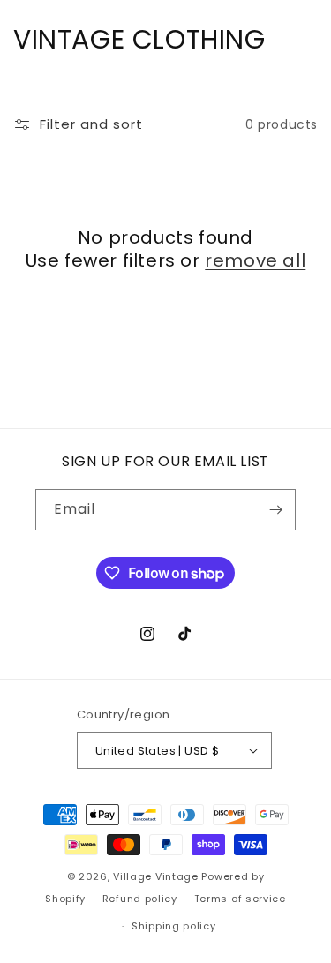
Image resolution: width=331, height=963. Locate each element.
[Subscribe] (275, 509)
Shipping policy (174, 926)
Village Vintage (156, 876)
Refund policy (139, 899)
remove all (255, 260)
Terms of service (240, 899)
